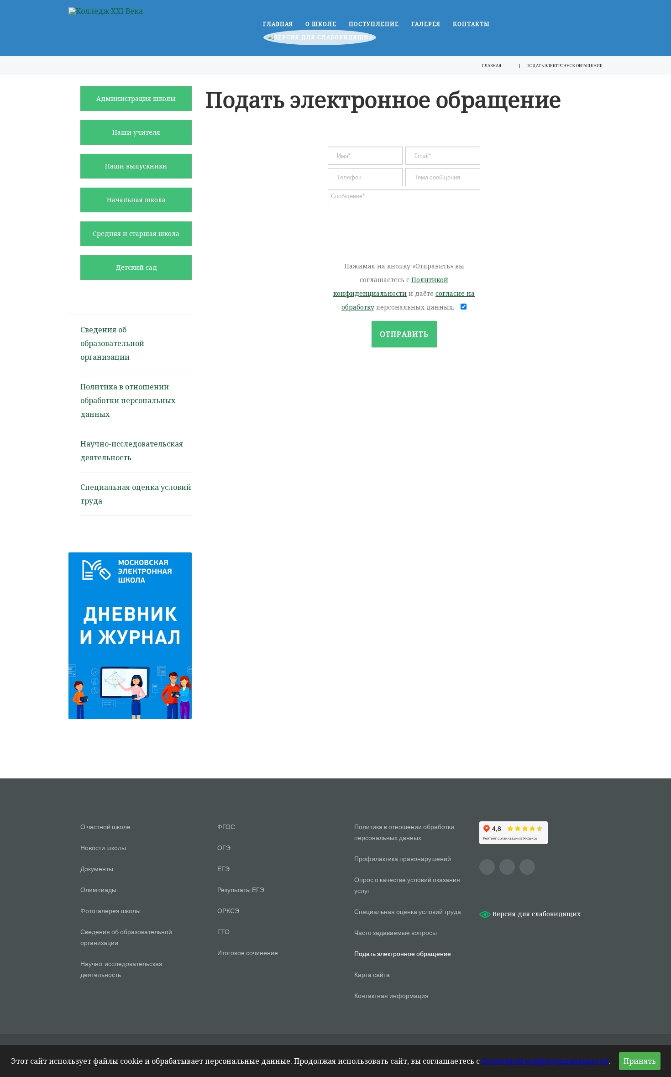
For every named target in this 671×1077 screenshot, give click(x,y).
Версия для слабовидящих (536, 913)
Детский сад (136, 267)
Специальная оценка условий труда (407, 911)
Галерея (425, 24)
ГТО (223, 931)
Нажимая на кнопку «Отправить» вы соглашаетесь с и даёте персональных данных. (404, 286)
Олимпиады (98, 889)
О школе (320, 24)
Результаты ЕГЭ (240, 889)
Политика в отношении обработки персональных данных (127, 400)
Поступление (374, 24)
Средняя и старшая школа (136, 233)
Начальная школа (136, 199)
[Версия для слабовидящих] (319, 39)
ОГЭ (224, 847)
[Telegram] (527, 867)
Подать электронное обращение (402, 953)
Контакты (471, 24)
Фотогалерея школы (110, 910)
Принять (640, 1061)
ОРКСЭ (228, 910)
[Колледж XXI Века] (105, 10)
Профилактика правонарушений (402, 858)
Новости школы (103, 847)
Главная (278, 24)
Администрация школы (136, 98)
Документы (96, 868)
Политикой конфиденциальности (545, 1061)
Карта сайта (372, 974)
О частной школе (105, 826)
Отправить (404, 334)
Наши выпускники (136, 166)
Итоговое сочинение (247, 952)
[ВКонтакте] (507, 867)
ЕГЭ (223, 868)
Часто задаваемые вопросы (395, 932)
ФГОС (226, 826)
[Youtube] (487, 867)
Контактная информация (391, 995)
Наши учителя (136, 132)
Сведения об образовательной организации (112, 343)
